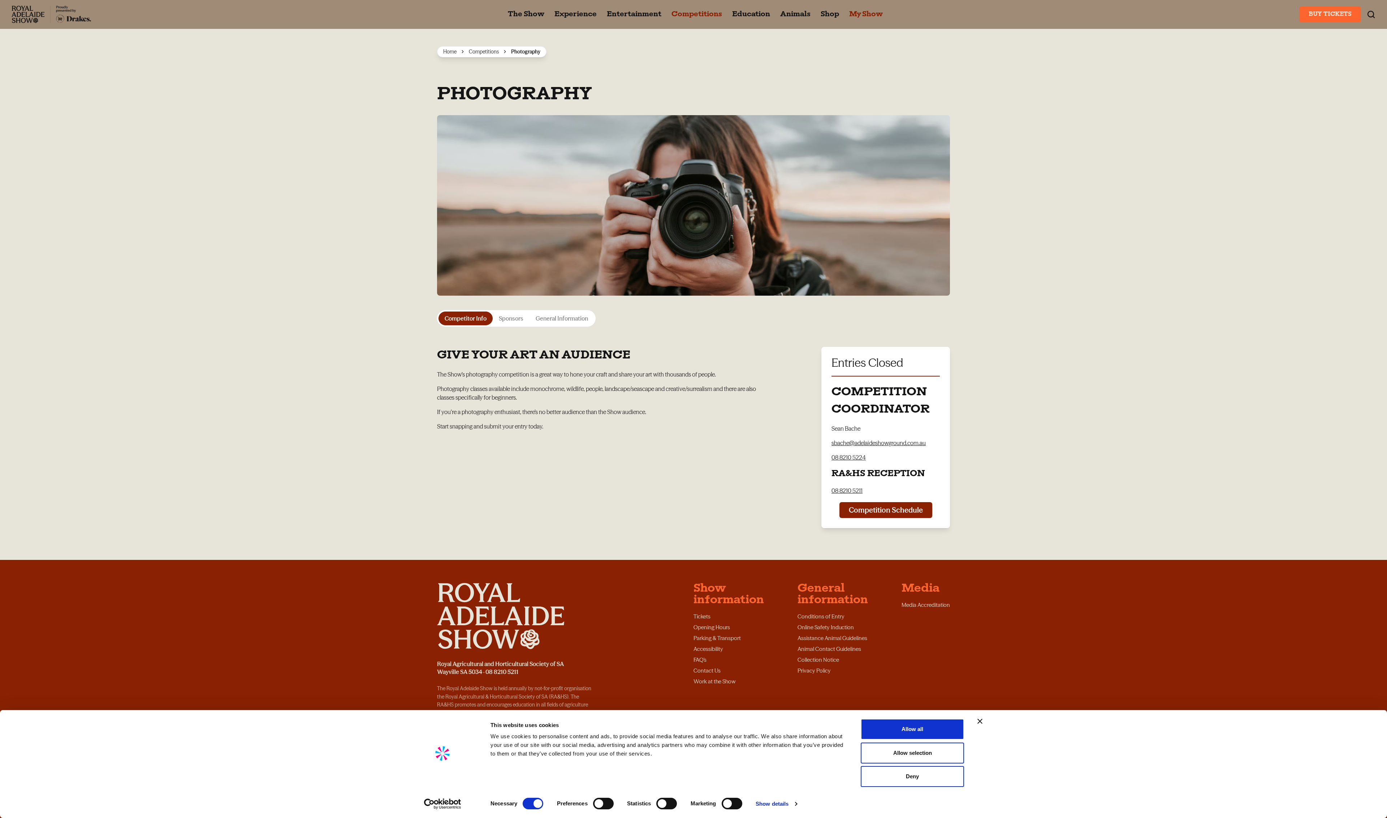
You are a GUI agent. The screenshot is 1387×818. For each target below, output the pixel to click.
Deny (912, 776)
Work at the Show (715, 681)
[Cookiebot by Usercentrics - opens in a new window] (442, 804)
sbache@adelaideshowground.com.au (878, 443)
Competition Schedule (886, 509)
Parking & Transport (717, 638)
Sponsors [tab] (511, 318)
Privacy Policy (814, 670)
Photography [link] (525, 51)
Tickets (702, 616)
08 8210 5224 (848, 457)
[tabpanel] (693, 429)
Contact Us (707, 670)
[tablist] (516, 318)
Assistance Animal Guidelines (832, 638)
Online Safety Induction (826, 627)
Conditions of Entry (821, 616)
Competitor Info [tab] (466, 318)
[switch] (603, 803)
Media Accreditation (926, 604)
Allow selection (912, 753)
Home (450, 51)
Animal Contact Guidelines (829, 648)
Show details (772, 804)
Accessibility (708, 648)
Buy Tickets (1330, 14)
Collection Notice (818, 659)
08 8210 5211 (847, 490)
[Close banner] (979, 721)
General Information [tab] (562, 318)
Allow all (912, 729)
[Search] (1371, 14)
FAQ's (700, 659)
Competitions (484, 51)
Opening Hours (712, 627)
